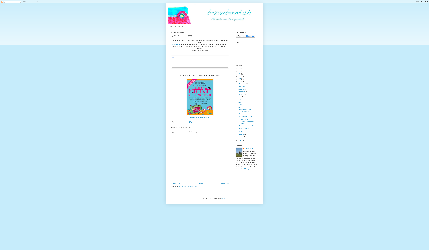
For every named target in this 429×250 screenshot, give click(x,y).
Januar (241, 137)
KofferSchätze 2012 (245, 128)
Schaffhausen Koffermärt (246, 116)
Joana (241, 131)
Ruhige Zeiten (243, 119)
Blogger (223, 198)
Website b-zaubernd (177, 26)
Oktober (241, 89)
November (242, 86)
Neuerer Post (175, 183)
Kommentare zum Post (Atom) (187, 186)
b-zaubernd (249, 148)
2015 (239, 74)
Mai (240, 102)
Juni (240, 99)
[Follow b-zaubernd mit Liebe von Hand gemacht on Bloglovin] (245, 37)
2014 (239, 76)
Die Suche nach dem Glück (247, 126)
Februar (241, 134)
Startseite (200, 183)
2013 (239, 79)
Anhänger (242, 114)
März (241, 107)
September (242, 92)
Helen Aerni (176, 44)
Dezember (242, 84)
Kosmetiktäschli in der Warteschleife (245, 110)
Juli (240, 97)
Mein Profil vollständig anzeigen (245, 169)
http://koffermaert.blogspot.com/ (200, 117)
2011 (239, 140)
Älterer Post (224, 183)
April (240, 105)
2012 (239, 81)
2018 (239, 68)
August (241, 94)
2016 (239, 71)
